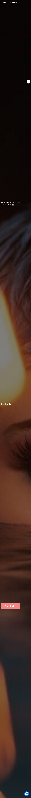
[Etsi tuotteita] (28, 82)
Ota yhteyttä (13, 2)
